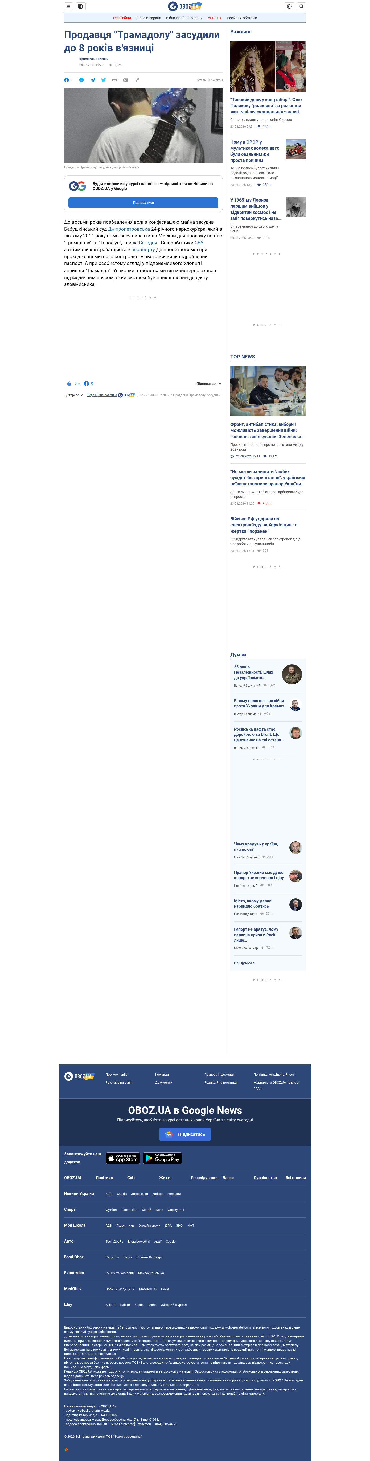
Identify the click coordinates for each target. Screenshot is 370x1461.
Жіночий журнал (174, 1305)
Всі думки (243, 963)
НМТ (190, 1225)
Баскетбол (129, 1210)
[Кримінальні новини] (126, 396)
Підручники (125, 1225)
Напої (127, 1257)
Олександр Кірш (245, 914)
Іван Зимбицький (246, 857)
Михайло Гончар (246, 948)
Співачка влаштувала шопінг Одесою (261, 120)
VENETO (214, 18)
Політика (104, 1177)
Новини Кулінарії (149, 1257)
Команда (162, 1074)
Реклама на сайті (119, 1082)
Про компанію (117, 1074)
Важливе (241, 32)
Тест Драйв (114, 1241)
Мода (152, 1305)
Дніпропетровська (129, 229)
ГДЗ (109, 1225)
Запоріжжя (139, 1194)
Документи (163, 1082)
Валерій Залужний (247, 685)
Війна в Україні (148, 18)
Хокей (146, 1210)
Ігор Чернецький (245, 886)
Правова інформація (219, 1074)
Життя (165, 1177)
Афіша (110, 1305)
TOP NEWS (242, 356)
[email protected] (123, 1424)
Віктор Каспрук (245, 714)
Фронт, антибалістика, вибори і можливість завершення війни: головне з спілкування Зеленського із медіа (268, 431)
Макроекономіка (151, 1273)
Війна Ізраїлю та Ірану (184, 18)
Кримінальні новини (93, 59)
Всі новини (296, 1177)
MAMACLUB (148, 1289)
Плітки (125, 1305)
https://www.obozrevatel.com (230, 1327)
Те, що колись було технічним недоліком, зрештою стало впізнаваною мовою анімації (254, 173)
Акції (157, 1241)
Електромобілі (139, 1241)
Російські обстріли (242, 18)
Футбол (111, 1210)
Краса (139, 1305)
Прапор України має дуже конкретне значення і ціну (259, 875)
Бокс (159, 1210)
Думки (238, 655)
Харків (122, 1194)
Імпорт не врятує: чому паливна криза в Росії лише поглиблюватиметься (256, 935)
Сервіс (171, 1241)
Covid (165, 1289)
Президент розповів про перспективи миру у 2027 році (267, 446)
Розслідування (205, 1177)
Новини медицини (120, 1289)
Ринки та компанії (120, 1273)
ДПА (168, 1225)
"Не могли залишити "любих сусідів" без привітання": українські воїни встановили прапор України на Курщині (267, 478)
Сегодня (148, 243)
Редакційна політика (102, 395)
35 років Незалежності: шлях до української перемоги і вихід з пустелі (253, 673)
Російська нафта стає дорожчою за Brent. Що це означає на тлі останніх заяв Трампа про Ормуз (259, 735)
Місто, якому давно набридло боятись (252, 904)
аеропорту (143, 249)
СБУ (199, 243)
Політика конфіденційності (274, 1074)
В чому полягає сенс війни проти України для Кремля (259, 703)
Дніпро (158, 1194)
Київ (109, 1194)
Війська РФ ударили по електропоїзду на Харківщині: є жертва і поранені (263, 525)
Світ (131, 1177)
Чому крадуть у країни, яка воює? (256, 847)
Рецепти (112, 1257)
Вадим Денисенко (247, 748)
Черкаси (174, 1194)
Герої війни (122, 18)
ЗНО (179, 1225)
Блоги (228, 1177)
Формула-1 (176, 1210)
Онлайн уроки (149, 1225)
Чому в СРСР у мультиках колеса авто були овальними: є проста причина (254, 151)
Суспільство (265, 1177)
